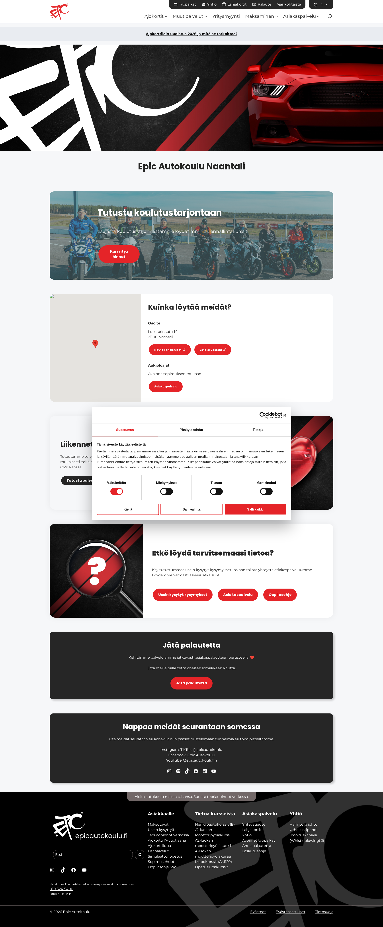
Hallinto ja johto (303, 824)
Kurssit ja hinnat (119, 254)
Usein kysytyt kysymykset (182, 594)
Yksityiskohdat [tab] (191, 430)
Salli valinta (191, 509)
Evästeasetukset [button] (290, 912)
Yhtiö (247, 835)
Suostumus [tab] (125, 430)
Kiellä (127, 509)
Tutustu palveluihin (85, 480)
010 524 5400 (61, 889)
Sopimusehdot (161, 862)
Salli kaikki (255, 509)
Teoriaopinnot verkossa (168, 835)
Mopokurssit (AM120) (213, 862)
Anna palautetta (256, 846)
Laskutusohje (254, 851)
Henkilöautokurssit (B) (215, 824)
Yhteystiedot (253, 824)
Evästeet (258, 912)
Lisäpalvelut (158, 851)
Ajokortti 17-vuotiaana (167, 840)
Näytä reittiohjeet (168, 350)
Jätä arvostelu (211, 350)
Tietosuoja (324, 912)
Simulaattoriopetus (165, 856)
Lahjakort (250, 830)
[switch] (166, 491)
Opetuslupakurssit (211, 867)
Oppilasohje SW (162, 867)
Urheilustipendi (303, 830)
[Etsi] (139, 854)
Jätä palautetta (191, 683)
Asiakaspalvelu (165, 386)
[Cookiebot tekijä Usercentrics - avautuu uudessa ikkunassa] (267, 415)
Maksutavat (158, 824)
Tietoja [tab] (258, 430)
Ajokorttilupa (159, 846)
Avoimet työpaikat (258, 840)
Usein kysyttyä (161, 830)
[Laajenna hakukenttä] (330, 16)
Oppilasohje (280, 594)
